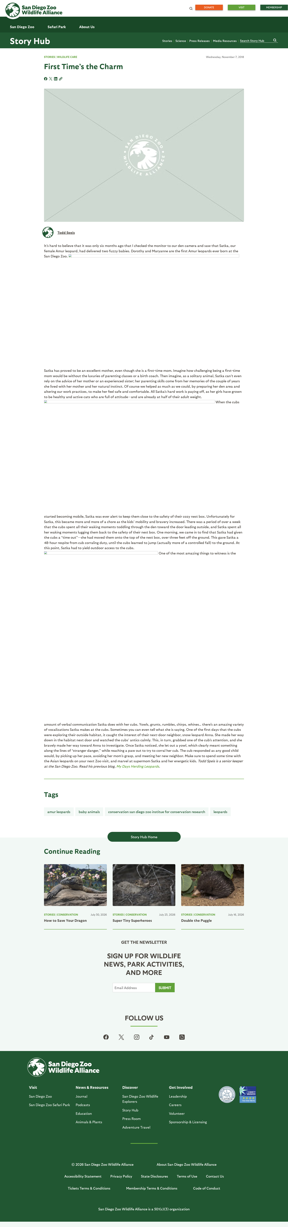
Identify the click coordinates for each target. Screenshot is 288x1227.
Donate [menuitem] (209, 7)
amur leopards (58, 812)
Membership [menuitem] (274, 7)
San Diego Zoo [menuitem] (22, 27)
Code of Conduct (206, 1188)
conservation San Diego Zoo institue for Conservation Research (156, 812)
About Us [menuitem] (86, 27)
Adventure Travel (136, 1127)
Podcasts (83, 1105)
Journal (81, 1096)
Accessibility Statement (83, 1176)
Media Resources (225, 40)
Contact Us (215, 1176)
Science (181, 40)
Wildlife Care (67, 56)
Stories (167, 40)
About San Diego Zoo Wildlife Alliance (186, 1164)
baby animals (89, 812)
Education (84, 1113)
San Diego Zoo (40, 1096)
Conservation (67, 914)
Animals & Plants (89, 1122)
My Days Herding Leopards (137, 766)
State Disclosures (154, 1176)
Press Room (131, 1118)
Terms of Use (187, 1176)
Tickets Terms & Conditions (89, 1188)
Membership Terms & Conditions (151, 1188)
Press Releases (199, 40)
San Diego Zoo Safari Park (49, 1105)
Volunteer (177, 1113)
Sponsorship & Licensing (188, 1122)
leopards (220, 812)
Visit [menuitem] (241, 7)
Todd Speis (66, 232)
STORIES (49, 56)
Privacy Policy (121, 1176)
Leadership (178, 1096)
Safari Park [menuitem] (57, 27)
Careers (175, 1105)
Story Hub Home (144, 837)
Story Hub (30, 40)
